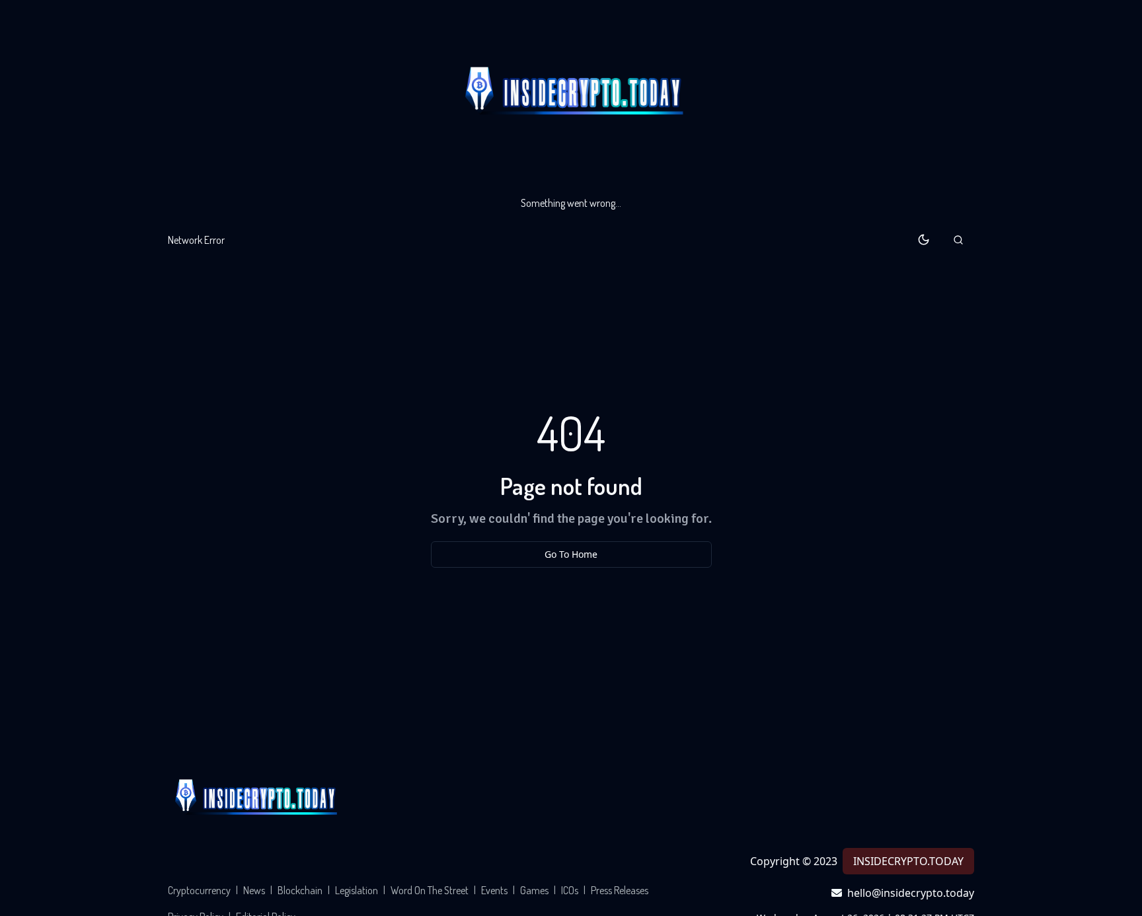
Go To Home (571, 554)
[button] (958, 240)
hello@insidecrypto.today (910, 893)
